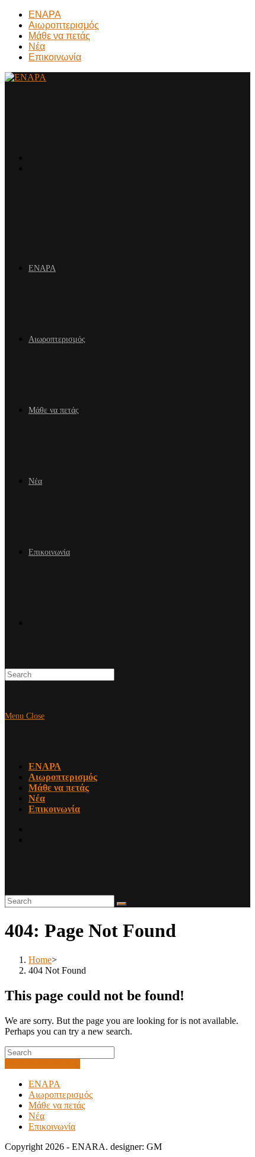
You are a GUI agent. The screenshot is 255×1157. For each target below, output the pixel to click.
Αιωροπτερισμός (63, 25)
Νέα (36, 46)
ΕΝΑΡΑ (44, 14)
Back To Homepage (42, 1064)
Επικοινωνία (54, 57)
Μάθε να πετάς (59, 36)
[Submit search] (121, 904)
